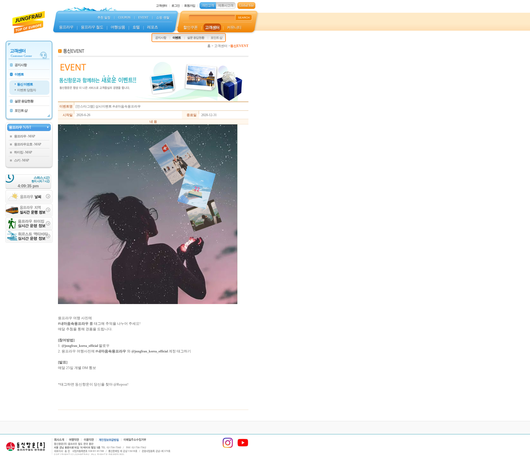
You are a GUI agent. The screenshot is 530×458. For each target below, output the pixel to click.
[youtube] (242, 447)
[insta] (227, 447)
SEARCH (244, 17)
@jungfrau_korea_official (149, 351)
